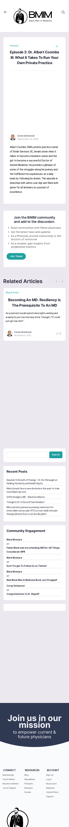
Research (28, 788)
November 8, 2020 (22, 335)
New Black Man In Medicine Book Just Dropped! (32, 580)
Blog (26, 775)
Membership (8, 775)
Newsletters (29, 779)
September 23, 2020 (27, 139)
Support (50, 796)
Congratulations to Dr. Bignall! (23, 594)
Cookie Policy (52, 792)
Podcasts (28, 783)
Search (56, 454)
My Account (51, 783)
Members (50, 788)
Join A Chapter (9, 788)
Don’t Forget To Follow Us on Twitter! (27, 566)
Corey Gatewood (25, 135)
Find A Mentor (9, 779)
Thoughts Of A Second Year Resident (26, 502)
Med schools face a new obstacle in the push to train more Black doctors (33, 490)
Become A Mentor (11, 783)
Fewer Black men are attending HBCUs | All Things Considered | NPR (33, 550)
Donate (27, 792)
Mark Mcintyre (14, 539)
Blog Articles (12, 292)
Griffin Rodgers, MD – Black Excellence (26, 497)
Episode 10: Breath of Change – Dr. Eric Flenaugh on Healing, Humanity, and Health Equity (32, 482)
